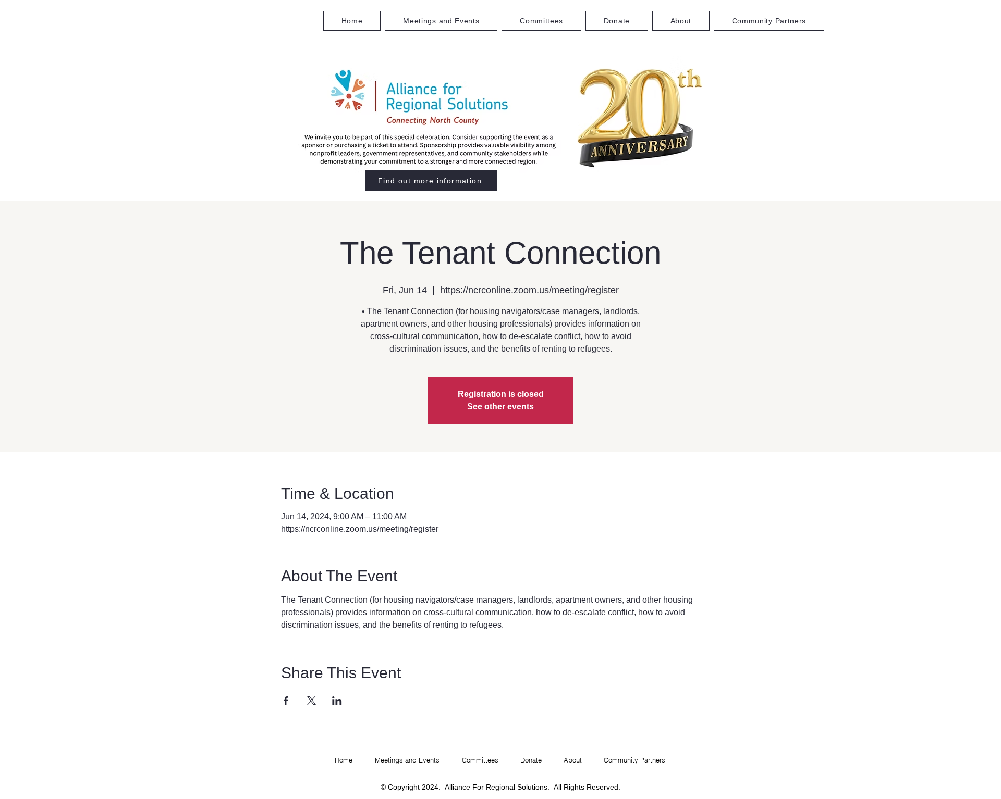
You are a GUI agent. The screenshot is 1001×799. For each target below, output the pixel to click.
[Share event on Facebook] (286, 700)
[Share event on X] (311, 700)
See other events (500, 406)
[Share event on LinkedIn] (337, 700)
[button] (541, 21)
